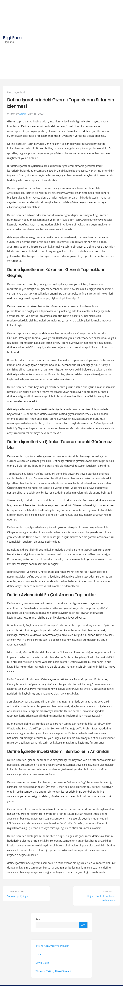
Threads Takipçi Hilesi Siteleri (53, 971)
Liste (38, 954)
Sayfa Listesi (43, 963)
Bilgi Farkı (12, 38)
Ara (38, 919)
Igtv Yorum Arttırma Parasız (52, 946)
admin (22, 113)
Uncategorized (16, 92)
